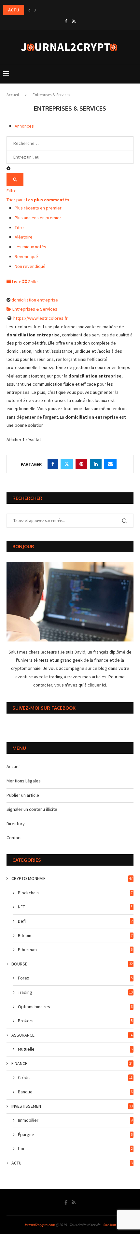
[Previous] (29, 10)
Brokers (75, 1021)
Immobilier (75, 1120)
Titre (19, 227)
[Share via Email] (110, 464)
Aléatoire (24, 237)
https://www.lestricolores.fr (40, 318)
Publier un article (23, 795)
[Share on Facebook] (53, 464)
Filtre (12, 190)
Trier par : (38, 200)
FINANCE (72, 1063)
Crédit (75, 1077)
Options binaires (75, 1007)
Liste (16, 282)
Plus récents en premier (38, 208)
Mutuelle (75, 1049)
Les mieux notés (30, 247)
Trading (75, 992)
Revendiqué (26, 256)
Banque (75, 1092)
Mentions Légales (24, 781)
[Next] (35, 10)
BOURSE (72, 964)
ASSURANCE (72, 1035)
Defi (75, 921)
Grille (32, 282)
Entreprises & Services (34, 309)
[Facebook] (66, 21)
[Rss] (74, 21)
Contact (14, 838)
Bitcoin (75, 935)
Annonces (24, 126)
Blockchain (75, 893)
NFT (75, 907)
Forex (75, 978)
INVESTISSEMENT (72, 1106)
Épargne (75, 1134)
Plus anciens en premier (38, 218)
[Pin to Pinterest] (81, 464)
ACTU (72, 1163)
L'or (75, 1148)
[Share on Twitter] (67, 464)
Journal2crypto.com (39, 1224)
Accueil (13, 95)
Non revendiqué (30, 266)
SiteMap (109, 1224)
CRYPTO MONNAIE (72, 878)
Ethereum (75, 949)
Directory (16, 823)
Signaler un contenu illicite (32, 809)
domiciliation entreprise (34, 300)
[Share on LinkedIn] (96, 464)
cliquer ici (97, 685)
